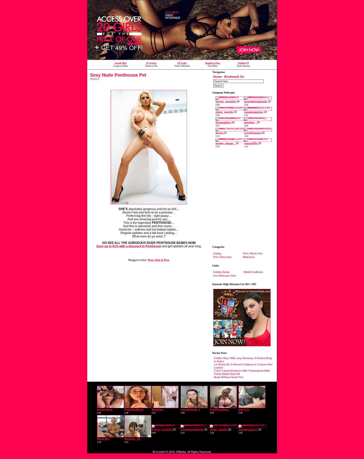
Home (217, 76)
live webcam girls (224, 275)
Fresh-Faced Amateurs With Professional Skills (242, 370)
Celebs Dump (221, 271)
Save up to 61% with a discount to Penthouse (128, 246)
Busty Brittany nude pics (228, 377)
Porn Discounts (222, 256)
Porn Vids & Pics (158, 260)
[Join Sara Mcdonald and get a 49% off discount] (182, 58)
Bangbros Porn (212, 63)
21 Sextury (151, 63)
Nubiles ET (243, 63)
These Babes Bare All (227, 373)
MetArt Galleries (253, 271)
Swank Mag (120, 63)
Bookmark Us (234, 76)
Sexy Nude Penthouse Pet (118, 75)
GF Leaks (182, 63)
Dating (217, 253)
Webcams (249, 256)
